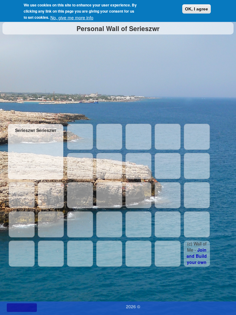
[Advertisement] (118, 77)
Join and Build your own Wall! (197, 259)
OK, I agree (196, 8)
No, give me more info (71, 17)
